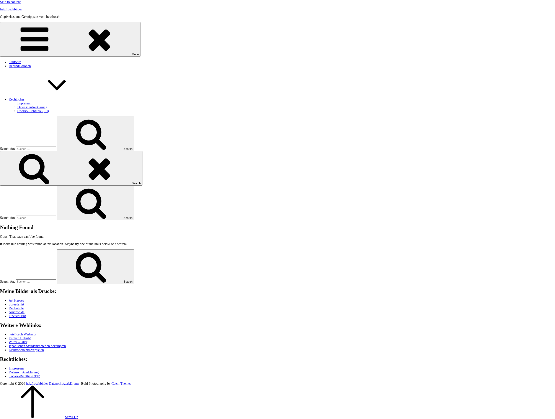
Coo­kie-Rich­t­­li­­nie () (33, 111)
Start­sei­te (15, 62)
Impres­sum (24, 103)
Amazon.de (16, 312)
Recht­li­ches (16, 99)
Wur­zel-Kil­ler (18, 342)
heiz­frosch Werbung (22, 334)
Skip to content (10, 2)
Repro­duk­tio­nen (20, 66)
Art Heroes (16, 300)
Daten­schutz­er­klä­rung (32, 107)
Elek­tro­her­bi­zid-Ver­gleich (26, 350)
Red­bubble (16, 308)
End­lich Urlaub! (20, 338)
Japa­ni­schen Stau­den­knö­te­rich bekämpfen (37, 346)
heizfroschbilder (11, 9)
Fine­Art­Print (17, 316)
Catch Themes (121, 383)
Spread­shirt (16, 304)
